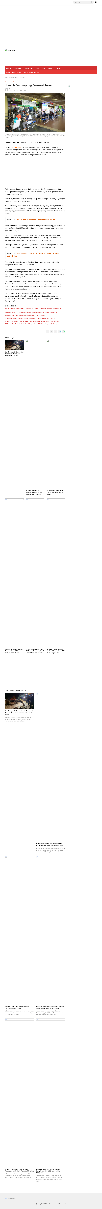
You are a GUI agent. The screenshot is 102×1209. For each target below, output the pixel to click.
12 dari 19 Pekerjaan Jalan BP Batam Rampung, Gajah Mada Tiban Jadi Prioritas (32, 321)
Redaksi (11, 89)
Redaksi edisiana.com (31, 72)
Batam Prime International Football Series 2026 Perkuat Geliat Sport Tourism (30, 318)
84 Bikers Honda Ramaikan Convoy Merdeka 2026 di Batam (25, 315)
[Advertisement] (51, 20)
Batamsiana (9, 82)
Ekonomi (16, 82)
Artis (37, 68)
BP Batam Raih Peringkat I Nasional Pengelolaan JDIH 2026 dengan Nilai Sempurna (32, 324)
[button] (92, 2)
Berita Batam (18, 68)
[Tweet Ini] (51, 331)
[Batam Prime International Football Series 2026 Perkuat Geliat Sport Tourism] (14, 572)
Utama (8, 68)
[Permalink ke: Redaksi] (6, 89)
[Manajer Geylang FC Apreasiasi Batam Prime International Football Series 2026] (35, 414)
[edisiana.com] (10, 50)
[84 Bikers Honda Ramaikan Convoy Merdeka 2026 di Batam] (56, 414)
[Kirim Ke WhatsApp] (63, 331)
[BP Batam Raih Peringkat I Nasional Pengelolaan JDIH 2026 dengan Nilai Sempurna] (56, 572)
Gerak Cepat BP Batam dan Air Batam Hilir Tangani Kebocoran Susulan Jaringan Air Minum (33, 309)
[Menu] (6, 2)
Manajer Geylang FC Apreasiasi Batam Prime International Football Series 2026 (31, 313)
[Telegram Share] (59, 331)
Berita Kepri (29, 68)
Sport (50, 68)
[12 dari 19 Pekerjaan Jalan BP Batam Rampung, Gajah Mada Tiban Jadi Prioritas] (35, 572)
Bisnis (43, 68)
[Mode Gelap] (96, 2)
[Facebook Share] (47, 331)
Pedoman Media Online (14, 72)
